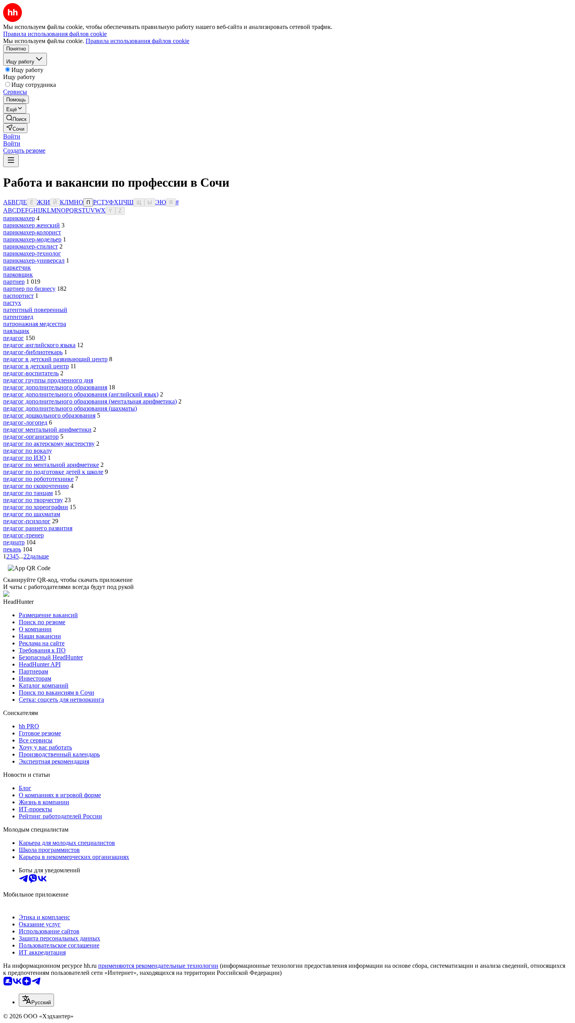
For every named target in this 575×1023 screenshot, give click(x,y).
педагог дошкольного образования (49, 415)
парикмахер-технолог (32, 253)
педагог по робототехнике (38, 478)
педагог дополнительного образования (55, 387)
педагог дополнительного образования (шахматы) (70, 408)
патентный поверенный (35, 309)
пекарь (12, 549)
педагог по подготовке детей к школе (53, 471)
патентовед (18, 316)
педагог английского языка (39, 345)
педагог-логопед (25, 422)
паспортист (18, 295)
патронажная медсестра (34, 324)
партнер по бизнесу (29, 288)
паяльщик (16, 331)
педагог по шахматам (31, 514)
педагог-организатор (31, 436)
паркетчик (17, 267)
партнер (14, 281)
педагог (13, 338)
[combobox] (36, 1000)
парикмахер (19, 218)
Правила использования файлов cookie (137, 41)
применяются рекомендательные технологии (158, 965)
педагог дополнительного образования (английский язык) (80, 394)
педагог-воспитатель (31, 373)
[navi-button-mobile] (11, 160)
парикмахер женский (31, 225)
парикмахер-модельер (32, 239)
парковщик (18, 274)
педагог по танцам (28, 493)
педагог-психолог (26, 521)
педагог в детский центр (36, 366)
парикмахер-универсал (34, 260)
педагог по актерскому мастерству (49, 443)
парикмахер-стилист (30, 246)
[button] (11, 136)
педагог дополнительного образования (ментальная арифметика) (90, 401)
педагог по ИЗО (24, 457)
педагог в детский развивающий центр (55, 359)
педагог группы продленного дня (48, 380)
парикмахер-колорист (32, 232)
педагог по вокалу (27, 450)
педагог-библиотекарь (33, 352)
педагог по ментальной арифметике (51, 464)
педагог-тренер (23, 535)
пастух (12, 302)
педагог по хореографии (35, 507)
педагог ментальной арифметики (47, 429)
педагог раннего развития (37, 528)
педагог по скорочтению (36, 486)
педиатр (14, 542)
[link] (16, 118)
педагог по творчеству (33, 500)
